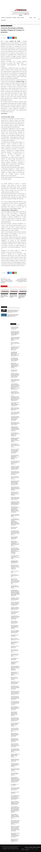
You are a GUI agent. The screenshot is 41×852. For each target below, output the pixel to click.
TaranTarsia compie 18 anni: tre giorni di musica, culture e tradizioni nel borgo (15, 729)
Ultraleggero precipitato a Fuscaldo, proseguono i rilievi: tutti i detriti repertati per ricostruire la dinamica (15, 440)
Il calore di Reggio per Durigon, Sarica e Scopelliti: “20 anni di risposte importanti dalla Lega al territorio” (13, 311)
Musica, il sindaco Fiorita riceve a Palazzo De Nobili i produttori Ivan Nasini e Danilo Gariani (15, 472)
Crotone (22, 849)
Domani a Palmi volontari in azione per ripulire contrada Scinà (15, 612)
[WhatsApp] (16, 38)
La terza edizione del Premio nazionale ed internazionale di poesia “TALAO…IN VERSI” (15, 359)
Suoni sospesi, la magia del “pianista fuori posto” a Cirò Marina (14, 296)
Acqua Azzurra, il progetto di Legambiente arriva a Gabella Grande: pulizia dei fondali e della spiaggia (15, 503)
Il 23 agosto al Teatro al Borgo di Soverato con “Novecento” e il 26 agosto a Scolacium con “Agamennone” (15, 567)
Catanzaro (32, 848)
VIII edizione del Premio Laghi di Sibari (15, 635)
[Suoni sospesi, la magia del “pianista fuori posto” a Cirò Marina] (14, 291)
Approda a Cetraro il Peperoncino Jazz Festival (15, 639)
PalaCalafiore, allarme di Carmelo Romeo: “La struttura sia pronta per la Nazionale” (15, 493)
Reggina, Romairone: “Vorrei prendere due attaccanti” (14, 678)
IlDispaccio (23, 848)
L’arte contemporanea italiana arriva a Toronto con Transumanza (15, 328)
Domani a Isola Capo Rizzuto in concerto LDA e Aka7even (4, 296)
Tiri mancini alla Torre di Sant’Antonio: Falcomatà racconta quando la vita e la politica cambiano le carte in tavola (15, 532)
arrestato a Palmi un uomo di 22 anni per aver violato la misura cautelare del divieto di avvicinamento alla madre (15, 822)
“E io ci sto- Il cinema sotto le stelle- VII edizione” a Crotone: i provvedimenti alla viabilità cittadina (15, 603)
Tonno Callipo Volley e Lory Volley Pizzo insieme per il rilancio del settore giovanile (15, 462)
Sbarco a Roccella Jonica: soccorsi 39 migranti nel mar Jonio (15, 477)
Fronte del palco (5, 24)
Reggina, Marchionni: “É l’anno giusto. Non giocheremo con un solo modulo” (15, 673)
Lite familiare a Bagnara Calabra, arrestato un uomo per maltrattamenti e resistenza (15, 764)
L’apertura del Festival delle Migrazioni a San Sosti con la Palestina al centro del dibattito (15, 338)
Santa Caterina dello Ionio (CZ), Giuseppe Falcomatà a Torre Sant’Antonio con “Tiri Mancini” (15, 703)
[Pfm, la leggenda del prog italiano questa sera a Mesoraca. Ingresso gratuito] (23, 291)
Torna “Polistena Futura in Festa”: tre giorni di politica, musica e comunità (15, 413)
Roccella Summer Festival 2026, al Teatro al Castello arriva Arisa (15, 769)
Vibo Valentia (27, 849)
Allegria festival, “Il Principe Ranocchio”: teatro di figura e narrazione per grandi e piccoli (15, 348)
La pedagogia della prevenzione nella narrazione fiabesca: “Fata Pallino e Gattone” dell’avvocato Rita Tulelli (15, 354)
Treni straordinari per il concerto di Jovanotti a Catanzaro (14, 774)
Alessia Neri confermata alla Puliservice (15, 647)
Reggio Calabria (27, 848)
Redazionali (4, 307)
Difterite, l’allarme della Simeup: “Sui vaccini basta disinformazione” (15, 408)
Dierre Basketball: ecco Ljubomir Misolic (14, 659)
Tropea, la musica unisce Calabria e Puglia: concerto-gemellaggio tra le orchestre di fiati (15, 404)
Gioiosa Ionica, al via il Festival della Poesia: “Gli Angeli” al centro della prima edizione (15, 739)
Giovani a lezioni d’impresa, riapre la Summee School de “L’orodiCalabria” (15, 788)
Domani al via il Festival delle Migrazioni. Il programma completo (14, 840)
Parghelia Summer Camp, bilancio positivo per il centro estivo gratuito (15, 682)
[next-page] (3, 300)
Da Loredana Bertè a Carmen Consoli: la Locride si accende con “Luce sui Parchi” (15, 445)
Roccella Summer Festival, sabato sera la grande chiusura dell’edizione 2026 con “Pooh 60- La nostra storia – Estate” (15, 483)
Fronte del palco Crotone (13, 24)
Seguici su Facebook (36, 847)
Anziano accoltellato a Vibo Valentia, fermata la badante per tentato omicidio (15, 755)
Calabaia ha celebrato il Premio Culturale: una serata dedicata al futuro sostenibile (15, 626)
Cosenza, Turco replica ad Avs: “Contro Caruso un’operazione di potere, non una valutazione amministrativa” (15, 451)
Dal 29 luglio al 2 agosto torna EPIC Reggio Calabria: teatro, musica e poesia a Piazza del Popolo (13, 315)
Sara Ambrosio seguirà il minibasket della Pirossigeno (15, 663)
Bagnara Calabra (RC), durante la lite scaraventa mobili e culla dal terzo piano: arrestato (15, 734)
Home (2, 24)
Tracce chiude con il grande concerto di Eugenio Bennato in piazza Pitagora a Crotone (21, 280)
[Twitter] (11, 38)
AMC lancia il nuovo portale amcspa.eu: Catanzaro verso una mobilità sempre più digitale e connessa (15, 692)
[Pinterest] (13, 38)
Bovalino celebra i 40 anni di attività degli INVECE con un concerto (15, 380)
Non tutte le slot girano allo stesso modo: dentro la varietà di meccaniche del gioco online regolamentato (15, 668)
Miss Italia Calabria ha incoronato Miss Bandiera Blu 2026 (15, 586)
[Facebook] (8, 38)
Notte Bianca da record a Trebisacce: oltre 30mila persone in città (15, 760)
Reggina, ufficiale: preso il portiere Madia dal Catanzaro (15, 643)
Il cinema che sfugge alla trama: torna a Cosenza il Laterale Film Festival (15, 631)
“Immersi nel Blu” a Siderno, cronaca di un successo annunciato (14, 622)
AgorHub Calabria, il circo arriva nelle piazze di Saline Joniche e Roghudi (15, 423)
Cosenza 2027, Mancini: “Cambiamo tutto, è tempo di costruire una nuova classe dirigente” (15, 617)
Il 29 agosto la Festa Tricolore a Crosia (14, 370)
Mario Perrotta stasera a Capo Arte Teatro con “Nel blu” (15, 343)
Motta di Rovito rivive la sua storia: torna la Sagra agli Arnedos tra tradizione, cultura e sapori (15, 687)
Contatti (26, 847)
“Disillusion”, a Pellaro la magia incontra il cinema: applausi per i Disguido (15, 608)
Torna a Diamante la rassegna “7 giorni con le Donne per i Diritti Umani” (15, 392)
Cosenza (36, 848)
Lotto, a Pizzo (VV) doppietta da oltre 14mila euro (15, 575)
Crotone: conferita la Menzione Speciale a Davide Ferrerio (14, 537)
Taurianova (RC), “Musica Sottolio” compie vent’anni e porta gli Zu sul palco (15, 498)
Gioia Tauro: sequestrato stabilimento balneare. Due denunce (15, 515)
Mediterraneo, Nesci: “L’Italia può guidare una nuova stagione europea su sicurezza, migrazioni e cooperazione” (15, 428)
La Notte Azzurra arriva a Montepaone (15, 792)
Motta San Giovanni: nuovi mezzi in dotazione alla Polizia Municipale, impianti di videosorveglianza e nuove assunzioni (15, 333)
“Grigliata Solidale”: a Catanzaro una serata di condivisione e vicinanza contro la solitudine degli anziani (15, 816)
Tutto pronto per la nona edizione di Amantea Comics (15, 655)
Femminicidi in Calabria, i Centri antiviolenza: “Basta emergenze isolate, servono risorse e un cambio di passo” (15, 418)
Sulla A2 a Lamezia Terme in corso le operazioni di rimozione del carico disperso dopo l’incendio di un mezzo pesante (15, 797)
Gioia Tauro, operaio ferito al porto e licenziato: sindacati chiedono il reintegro (15, 724)
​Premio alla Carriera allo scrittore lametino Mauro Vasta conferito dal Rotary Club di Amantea (15, 697)
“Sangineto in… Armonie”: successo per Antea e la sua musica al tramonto (15, 598)
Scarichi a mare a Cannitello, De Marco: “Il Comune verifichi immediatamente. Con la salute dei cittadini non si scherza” (15, 543)
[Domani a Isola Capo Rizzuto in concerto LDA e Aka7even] (5, 291)
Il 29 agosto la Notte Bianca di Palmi (14, 528)
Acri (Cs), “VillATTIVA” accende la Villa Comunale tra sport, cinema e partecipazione (15, 434)
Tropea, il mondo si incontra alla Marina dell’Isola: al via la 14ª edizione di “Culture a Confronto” (14, 714)
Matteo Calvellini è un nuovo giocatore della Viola (14, 650)
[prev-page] (1, 300)
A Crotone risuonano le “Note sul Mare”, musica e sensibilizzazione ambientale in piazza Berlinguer (15, 457)
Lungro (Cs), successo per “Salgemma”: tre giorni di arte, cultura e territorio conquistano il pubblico (15, 467)
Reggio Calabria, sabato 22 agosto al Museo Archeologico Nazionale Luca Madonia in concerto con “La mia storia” (15, 835)
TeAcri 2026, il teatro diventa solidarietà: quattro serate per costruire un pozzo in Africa (15, 708)
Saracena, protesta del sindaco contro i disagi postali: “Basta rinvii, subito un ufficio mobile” (15, 745)
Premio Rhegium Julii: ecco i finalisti (14, 784)
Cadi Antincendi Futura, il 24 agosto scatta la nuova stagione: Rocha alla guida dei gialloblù (15, 488)
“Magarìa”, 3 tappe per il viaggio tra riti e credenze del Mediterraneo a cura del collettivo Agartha (15, 802)
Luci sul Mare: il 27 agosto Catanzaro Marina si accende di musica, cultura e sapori (15, 557)
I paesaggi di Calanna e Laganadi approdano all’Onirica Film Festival (14, 561)
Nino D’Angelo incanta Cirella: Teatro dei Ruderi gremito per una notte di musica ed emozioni (15, 719)
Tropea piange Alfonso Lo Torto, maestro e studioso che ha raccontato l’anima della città (15, 750)
